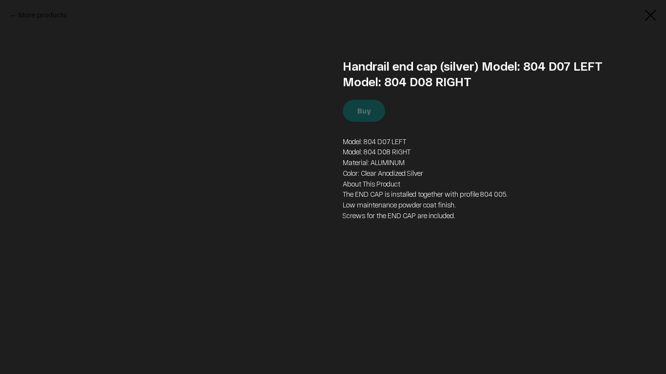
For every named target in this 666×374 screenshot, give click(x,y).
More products (43, 15)
